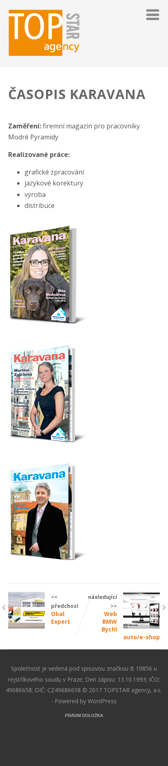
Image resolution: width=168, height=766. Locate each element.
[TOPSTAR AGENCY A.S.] (45, 62)
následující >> (124, 617)
